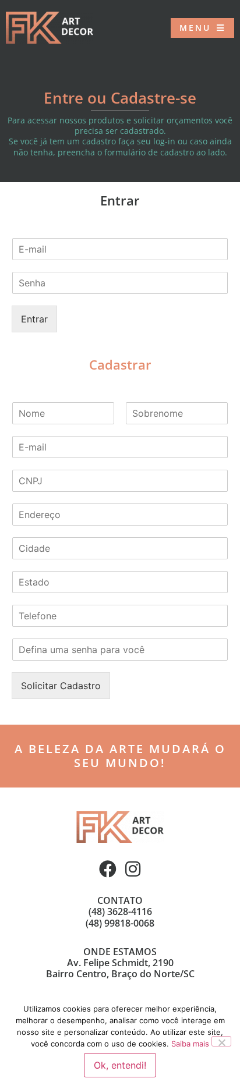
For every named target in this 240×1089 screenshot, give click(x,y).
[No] (221, 1041)
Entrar (34, 319)
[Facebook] (108, 869)
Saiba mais (190, 1043)
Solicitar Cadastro (61, 685)
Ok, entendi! (120, 1065)
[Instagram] (133, 869)
